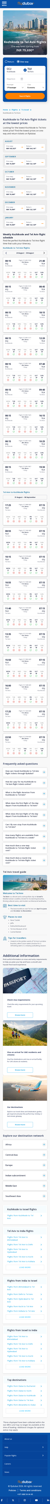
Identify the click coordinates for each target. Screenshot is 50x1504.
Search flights (24, 96)
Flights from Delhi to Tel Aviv (20, 1294)
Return (11, 62)
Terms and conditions (30, 1490)
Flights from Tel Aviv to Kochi (20, 1257)
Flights (15, 110)
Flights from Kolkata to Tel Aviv (21, 1311)
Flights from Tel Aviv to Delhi (20, 1244)
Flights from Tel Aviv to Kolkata (21, 1261)
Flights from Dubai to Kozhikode (21, 1395)
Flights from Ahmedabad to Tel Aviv (21, 1288)
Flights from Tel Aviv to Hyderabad (17, 1250)
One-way (24, 62)
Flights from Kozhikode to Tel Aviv (20, 1216)
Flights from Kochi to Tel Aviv (20, 1306)
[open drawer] (4, 3)
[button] (25, 772)
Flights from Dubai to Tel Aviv (20, 1400)
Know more (20, 1015)
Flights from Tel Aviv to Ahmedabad (17, 1238)
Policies (12, 1490)
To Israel (25, 110)
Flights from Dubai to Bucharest (21, 1386)
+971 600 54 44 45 (25, 1494)
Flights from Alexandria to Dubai (21, 1405)
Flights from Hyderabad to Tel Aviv (20, 1300)
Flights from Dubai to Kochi (19, 1391)
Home (5, 110)
